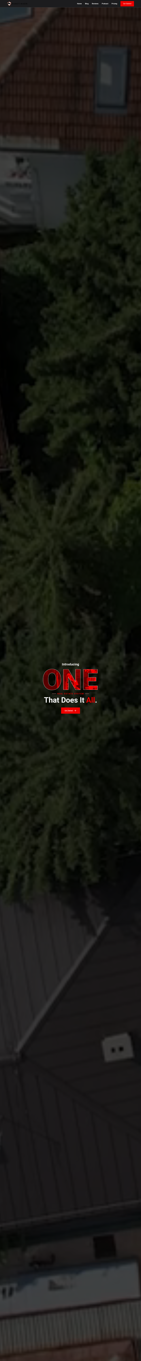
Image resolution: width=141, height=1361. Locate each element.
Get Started (127, 4)
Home (79, 4)
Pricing (114, 4)
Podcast (105, 4)
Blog (87, 4)
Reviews (95, 4)
